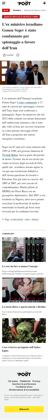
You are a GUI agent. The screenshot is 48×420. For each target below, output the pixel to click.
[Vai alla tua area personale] (44, 3)
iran (27, 219)
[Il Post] (24, 3)
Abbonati (24, 409)
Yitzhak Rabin (10, 155)
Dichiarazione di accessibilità (24, 389)
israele (35, 219)
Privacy (36, 381)
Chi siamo (13, 381)
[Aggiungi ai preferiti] (18, 55)
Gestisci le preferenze (24, 384)
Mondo (17, 10)
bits (6, 10)
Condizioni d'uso (24, 386)
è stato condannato (27, 102)
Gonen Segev (16, 219)
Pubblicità (25, 381)
